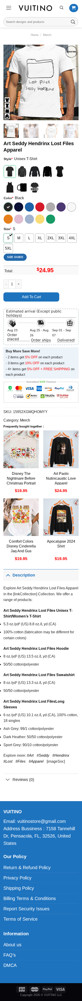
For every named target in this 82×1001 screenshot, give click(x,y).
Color (8, 198)
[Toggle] (7, 575)
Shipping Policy (18, 888)
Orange (8, 219)
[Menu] (8, 7)
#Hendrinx (60, 755)
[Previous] (11, 82)
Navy (18, 207)
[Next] (71, 82)
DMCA (10, 965)
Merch (47, 35)
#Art (30, 755)
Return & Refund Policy (27, 867)
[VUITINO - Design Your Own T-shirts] (36, 8)
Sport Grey (50, 207)
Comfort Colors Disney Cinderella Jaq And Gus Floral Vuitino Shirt (21, 548)
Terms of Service (20, 919)
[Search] (61, 7)
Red (39, 207)
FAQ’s (9, 954)
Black (8, 207)
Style (8, 159)
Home (34, 35)
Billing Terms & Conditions (29, 898)
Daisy (39, 219)
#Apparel (36, 761)
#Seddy (43, 755)
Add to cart (31, 297)
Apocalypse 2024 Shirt (61, 543)
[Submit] (73, 21)
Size (7, 229)
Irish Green (50, 219)
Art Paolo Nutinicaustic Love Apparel (61, 478)
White (71, 207)
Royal (29, 207)
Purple (61, 207)
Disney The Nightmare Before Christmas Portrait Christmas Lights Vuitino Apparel (21, 483)
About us (12, 944)
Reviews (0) (23, 779)
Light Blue (29, 219)
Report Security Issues (26, 908)
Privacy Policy (17, 877)
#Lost (7, 761)
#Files (20, 761)
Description (24, 575)
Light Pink (18, 219)
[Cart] (73, 8)
